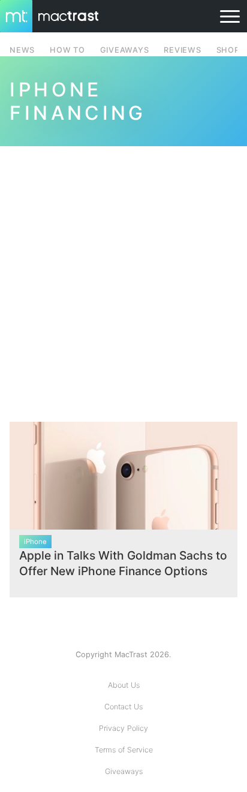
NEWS (22, 50)
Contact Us (123, 706)
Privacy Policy (123, 728)
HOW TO (67, 50)
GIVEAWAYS (124, 50)
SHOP (228, 50)
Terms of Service (124, 749)
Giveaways (124, 771)
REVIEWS (182, 50)
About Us (124, 685)
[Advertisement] (123, 276)
